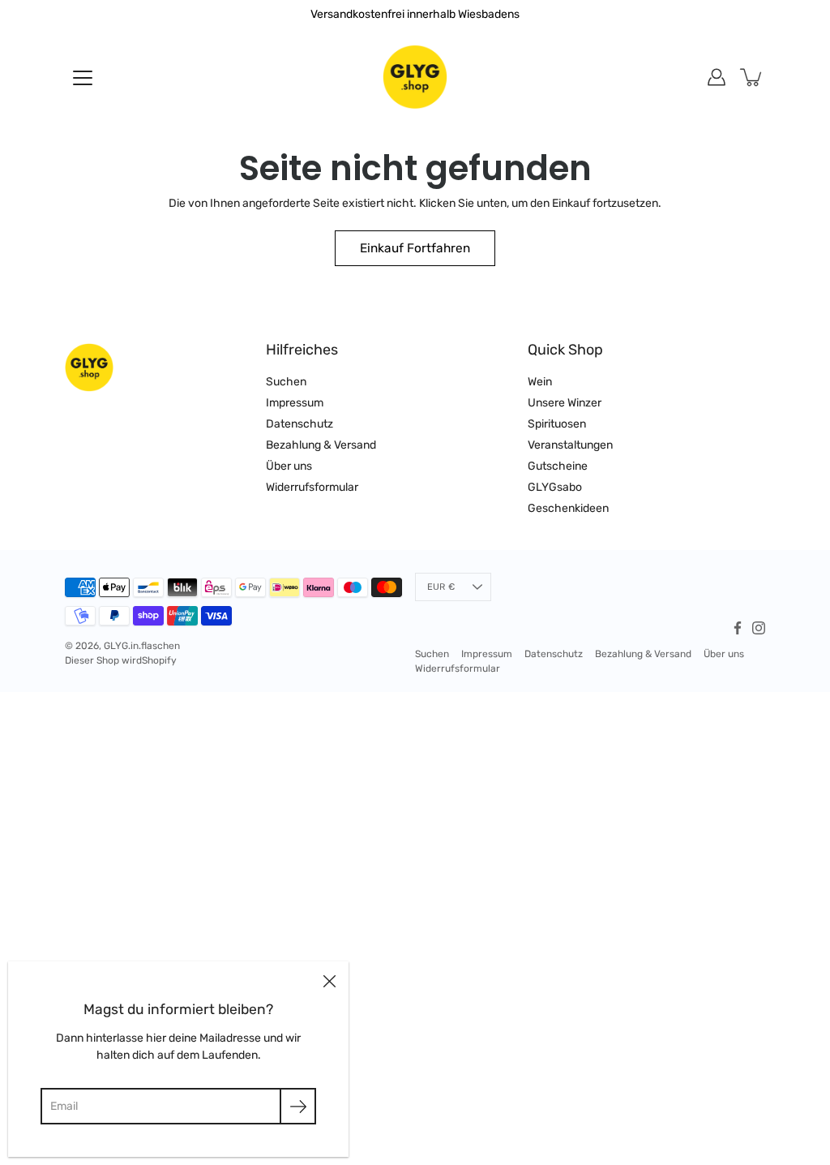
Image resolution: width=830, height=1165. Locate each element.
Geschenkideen (568, 508)
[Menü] (83, 78)
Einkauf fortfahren (415, 248)
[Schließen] (329, 980)
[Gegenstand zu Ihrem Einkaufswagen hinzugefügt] (752, 77)
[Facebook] (737, 627)
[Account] (716, 77)
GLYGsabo (555, 487)
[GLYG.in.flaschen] (415, 77)
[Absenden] (298, 1106)
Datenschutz (299, 424)
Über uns (289, 466)
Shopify (159, 660)
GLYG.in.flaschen (142, 645)
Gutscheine (558, 466)
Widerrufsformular (312, 487)
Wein (540, 382)
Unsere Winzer (564, 403)
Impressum (294, 403)
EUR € (441, 587)
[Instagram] (758, 627)
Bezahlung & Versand (321, 445)
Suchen (286, 382)
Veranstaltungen (570, 445)
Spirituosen (557, 424)
